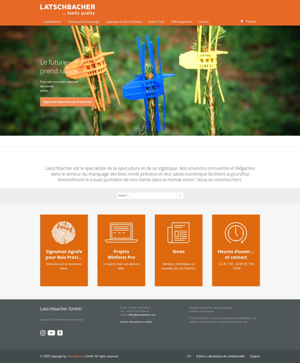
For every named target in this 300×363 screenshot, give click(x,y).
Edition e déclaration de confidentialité (220, 356)
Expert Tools (156, 22)
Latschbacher (52, 22)
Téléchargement (181, 22)
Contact (204, 22)
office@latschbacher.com (141, 314)
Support (255, 356)
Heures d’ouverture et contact (136, 321)
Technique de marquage (83, 22)
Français (251, 21)
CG (189, 356)
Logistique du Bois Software (124, 22)
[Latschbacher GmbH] (67, 12)
